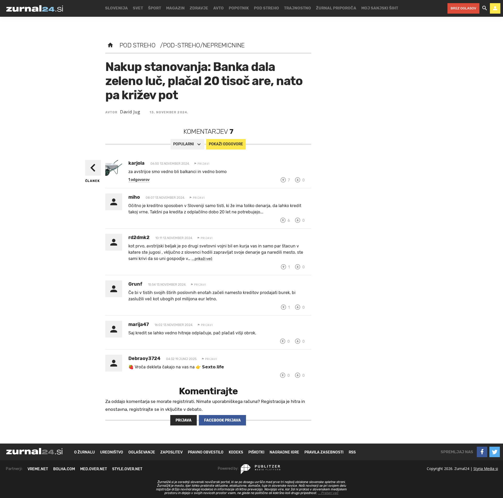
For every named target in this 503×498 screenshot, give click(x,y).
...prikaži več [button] (202, 259)
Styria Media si (485, 468)
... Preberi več (328, 493)
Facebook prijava (222, 420)
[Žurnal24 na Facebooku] (482, 452)
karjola (136, 163)
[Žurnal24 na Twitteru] (494, 452)
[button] (139, 180)
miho (134, 197)
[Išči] (484, 8)
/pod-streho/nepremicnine (202, 45)
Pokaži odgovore (226, 144)
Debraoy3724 (144, 358)
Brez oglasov (463, 8)
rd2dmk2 (139, 237)
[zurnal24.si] (34, 8)
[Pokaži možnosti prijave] (495, 8)
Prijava (184, 420)
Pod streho (137, 45)
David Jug (130, 112)
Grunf (135, 284)
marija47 (138, 324)
